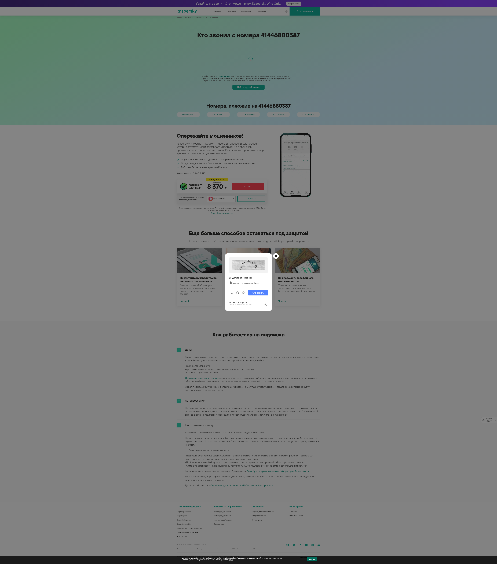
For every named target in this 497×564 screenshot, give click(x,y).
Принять (312, 559)
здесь (231, 560)
